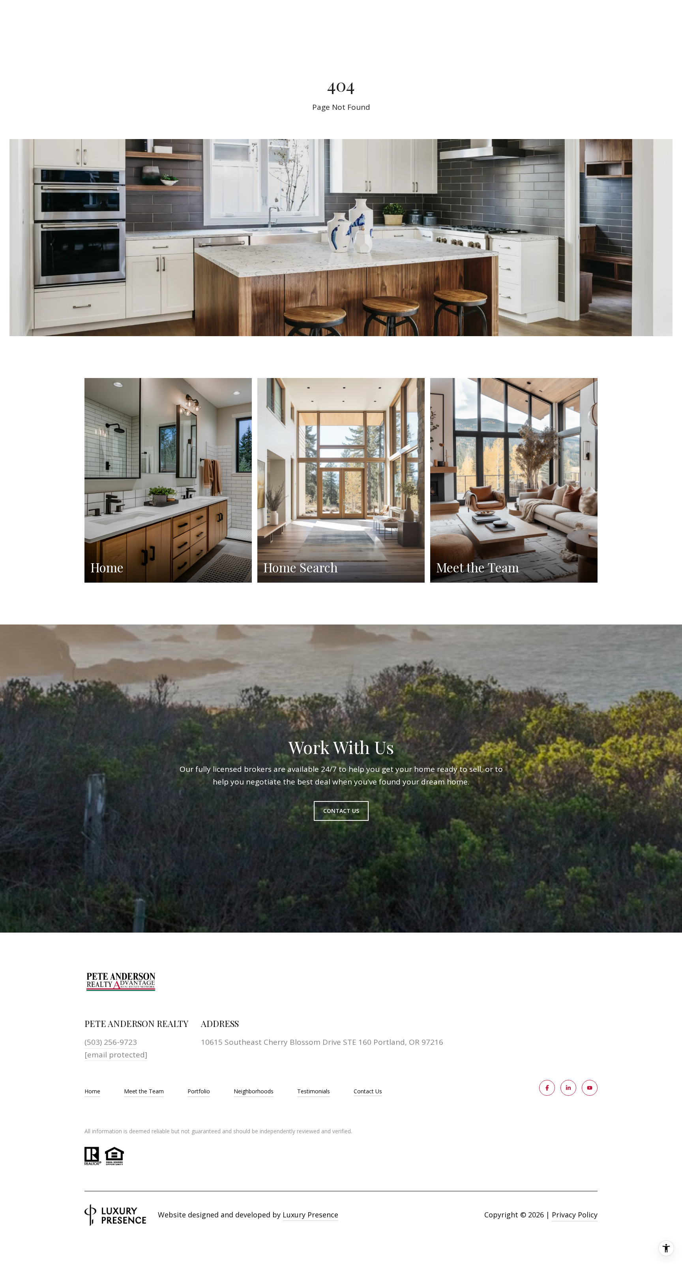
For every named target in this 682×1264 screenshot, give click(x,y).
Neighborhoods (254, 1091)
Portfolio (198, 1091)
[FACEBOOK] (547, 1088)
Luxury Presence (310, 1214)
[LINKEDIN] (568, 1088)
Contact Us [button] (341, 810)
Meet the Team (144, 1091)
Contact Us (368, 1091)
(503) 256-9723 (110, 1042)
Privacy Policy (575, 1214)
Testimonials (313, 1091)
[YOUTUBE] (590, 1088)
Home (92, 1091)
